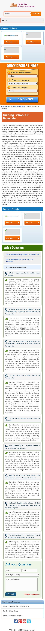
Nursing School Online (10, 611)
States (8, 106)
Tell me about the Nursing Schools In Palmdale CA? (23, 254)
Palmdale (22, 106)
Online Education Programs (22, 5)
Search (36, 14)
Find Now (22, 100)
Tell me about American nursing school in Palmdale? (19, 260)
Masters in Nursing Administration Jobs (16, 606)
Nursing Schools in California (12, 616)
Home (3, 106)
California (14, 106)
